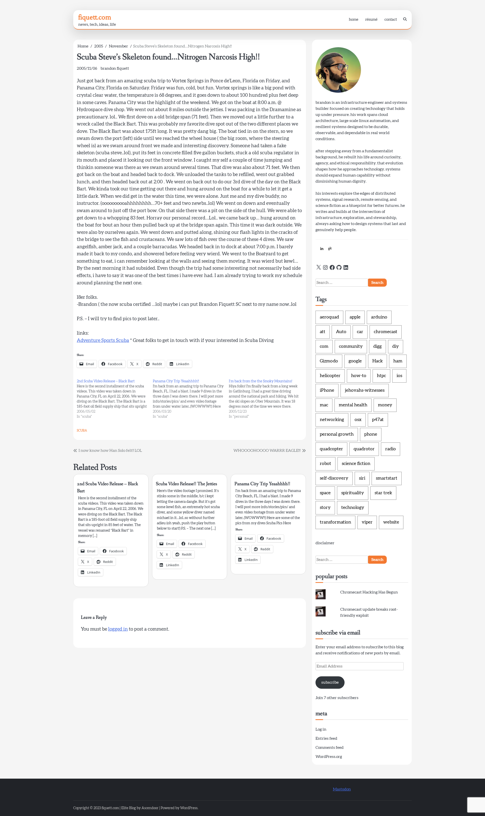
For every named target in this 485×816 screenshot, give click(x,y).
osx (358, 419)
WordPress (189, 808)
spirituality (352, 493)
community (351, 346)
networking (332, 419)
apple (355, 317)
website (391, 522)
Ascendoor (149, 808)
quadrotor (364, 449)
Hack (377, 361)
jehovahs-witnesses (364, 390)
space (325, 493)
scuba (82, 430)
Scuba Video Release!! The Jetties (186, 484)
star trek (383, 493)
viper (367, 522)
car (360, 332)
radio (390, 449)
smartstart (386, 478)
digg (377, 346)
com (324, 346)
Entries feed (326, 738)
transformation (335, 522)
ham (397, 361)
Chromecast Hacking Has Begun (369, 592)
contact (390, 19)
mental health (353, 405)
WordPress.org (329, 757)
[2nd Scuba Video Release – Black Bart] (115, 399)
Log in (321, 729)
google (355, 361)
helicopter (330, 376)
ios (399, 376)
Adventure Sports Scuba (103, 340)
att (322, 332)
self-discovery (334, 478)
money (385, 405)
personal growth (337, 434)
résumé (371, 19)
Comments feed (330, 748)
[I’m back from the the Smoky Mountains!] (267, 399)
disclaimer (325, 543)
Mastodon (342, 789)
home (353, 19)
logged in (118, 629)
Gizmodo (329, 361)
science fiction (356, 463)
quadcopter (331, 449)
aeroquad (329, 317)
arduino (379, 317)
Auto (341, 332)
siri (362, 478)
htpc (381, 376)
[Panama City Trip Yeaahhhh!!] (191, 399)
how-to (358, 376)
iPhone (327, 390)
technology (352, 507)
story (325, 507)
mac (324, 405)
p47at (378, 419)
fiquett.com (94, 17)
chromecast (385, 332)
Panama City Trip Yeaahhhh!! (262, 484)
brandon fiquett (115, 68)
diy (395, 346)
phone (370, 434)
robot (325, 463)
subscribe (330, 682)
